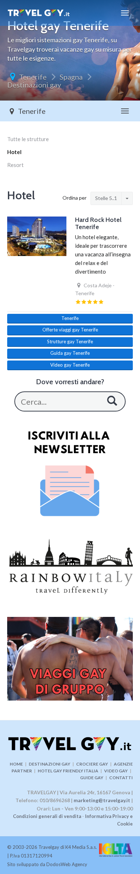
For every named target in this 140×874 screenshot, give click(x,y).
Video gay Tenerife (70, 365)
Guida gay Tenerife (70, 353)
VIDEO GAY (116, 770)
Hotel (14, 152)
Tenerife (33, 77)
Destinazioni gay (34, 84)
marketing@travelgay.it (102, 800)
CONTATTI (121, 777)
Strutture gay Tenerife (70, 341)
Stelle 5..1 (106, 198)
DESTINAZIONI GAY (49, 764)
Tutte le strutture (28, 139)
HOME (16, 764)
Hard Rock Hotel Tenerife (98, 223)
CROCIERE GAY (92, 764)
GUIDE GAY (91, 777)
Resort (15, 165)
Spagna (71, 77)
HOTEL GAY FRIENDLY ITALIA (68, 770)
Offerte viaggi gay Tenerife (70, 330)
